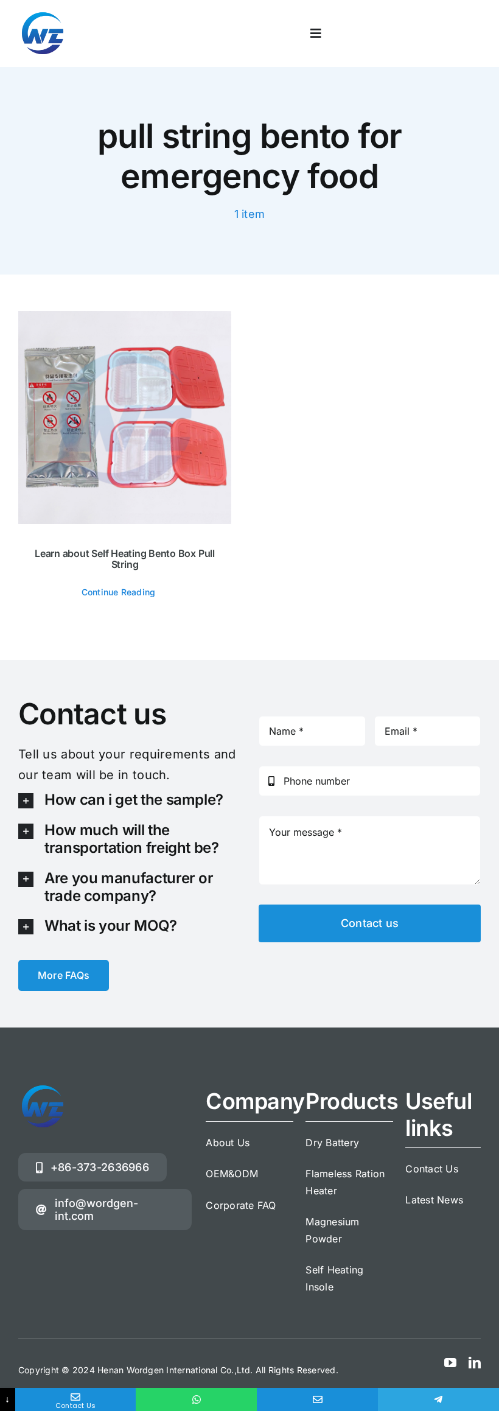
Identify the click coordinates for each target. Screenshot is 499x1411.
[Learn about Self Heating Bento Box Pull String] (124, 417)
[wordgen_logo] (42, 14)
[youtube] (450, 1363)
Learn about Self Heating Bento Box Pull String (125, 558)
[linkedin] (475, 1363)
